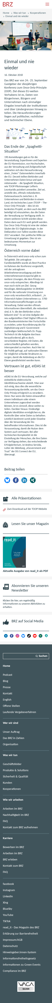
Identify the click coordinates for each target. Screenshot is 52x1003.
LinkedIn (24, 480)
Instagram (9, 890)
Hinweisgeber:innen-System (19, 952)
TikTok (6, 921)
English (7, 699)
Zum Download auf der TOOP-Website (27, 509)
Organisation (10, 744)
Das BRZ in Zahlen (13, 738)
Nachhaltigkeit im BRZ (16, 815)
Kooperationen (38, 13)
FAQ (5, 821)
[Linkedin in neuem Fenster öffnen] (6, 637)
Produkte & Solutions (15, 770)
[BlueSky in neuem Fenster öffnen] (23, 637)
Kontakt (7, 693)
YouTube (8, 915)
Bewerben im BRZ (13, 847)
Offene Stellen (11, 706)
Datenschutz (10, 946)
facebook (8, 884)
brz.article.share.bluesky (7, 480)
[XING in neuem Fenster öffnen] (40, 637)
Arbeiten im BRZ (12, 808)
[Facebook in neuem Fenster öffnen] (11, 637)
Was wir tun (19, 13)
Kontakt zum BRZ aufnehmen (20, 827)
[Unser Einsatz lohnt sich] (26, 991)
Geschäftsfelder (12, 764)
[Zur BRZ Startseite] (8, 5)
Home (6, 13)
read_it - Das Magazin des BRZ (21, 927)
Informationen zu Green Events (21, 964)
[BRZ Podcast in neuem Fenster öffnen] (46, 637)
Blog (5, 681)
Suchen (43, 656)
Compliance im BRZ (14, 971)
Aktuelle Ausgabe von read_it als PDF (25, 571)
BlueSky (7, 909)
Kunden (7, 782)
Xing (33, 480)
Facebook (16, 480)
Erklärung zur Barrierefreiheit (20, 933)
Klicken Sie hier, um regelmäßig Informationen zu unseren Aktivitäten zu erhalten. (24, 604)
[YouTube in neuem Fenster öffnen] (35, 637)
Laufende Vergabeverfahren (19, 712)
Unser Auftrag (11, 732)
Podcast (7, 675)
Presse (7, 687)
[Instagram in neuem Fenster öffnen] (17, 637)
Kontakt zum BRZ (13, 866)
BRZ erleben (10, 859)
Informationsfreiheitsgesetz (19, 958)
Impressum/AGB (12, 940)
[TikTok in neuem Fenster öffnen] (29, 637)
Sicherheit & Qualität (15, 776)
